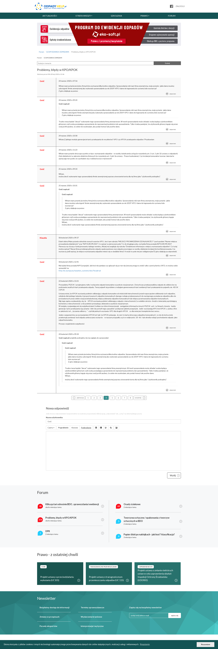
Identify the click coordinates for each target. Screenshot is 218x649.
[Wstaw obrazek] (116, 428)
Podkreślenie (86, 428)
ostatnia (138, 398)
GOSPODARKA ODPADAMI (57, 52)
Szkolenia (116, 15)
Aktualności (50, 15)
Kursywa (75, 428)
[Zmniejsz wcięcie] (105, 428)
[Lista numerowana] (100, 428)
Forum (171, 15)
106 (40, 519)
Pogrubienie (63, 428)
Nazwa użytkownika (54, 417)
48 (40, 506)
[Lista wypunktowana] (96, 428)
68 (118, 506)
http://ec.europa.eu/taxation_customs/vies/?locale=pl (80, 271)
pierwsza (80, 398)
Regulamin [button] (145, 644)
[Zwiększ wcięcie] (110, 428)
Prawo (144, 15)
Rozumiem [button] (205, 644)
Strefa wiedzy (83, 15)
